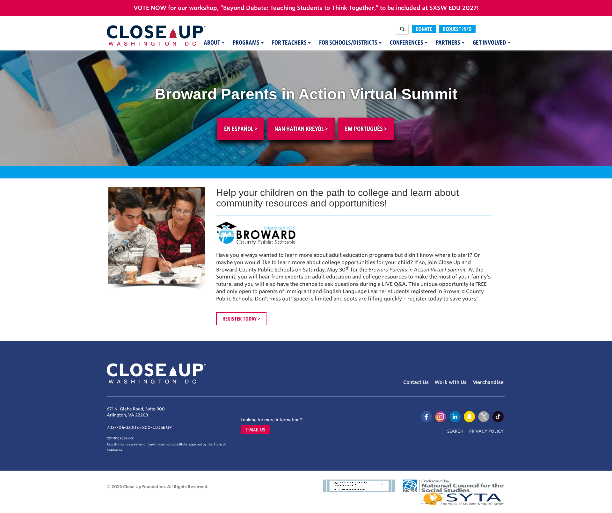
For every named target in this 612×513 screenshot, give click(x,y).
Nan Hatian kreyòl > (301, 128)
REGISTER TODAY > (241, 319)
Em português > (366, 128)
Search (455, 431)
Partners (448, 42)
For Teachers (290, 42)
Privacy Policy (486, 431)
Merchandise (488, 382)
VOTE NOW (150, 7)
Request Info (457, 29)
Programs (246, 42)
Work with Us (450, 382)
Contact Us (416, 382)
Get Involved (490, 42)
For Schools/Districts (348, 42)
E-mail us (255, 429)
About (212, 42)
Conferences (407, 42)
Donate (424, 29)
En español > (240, 128)
